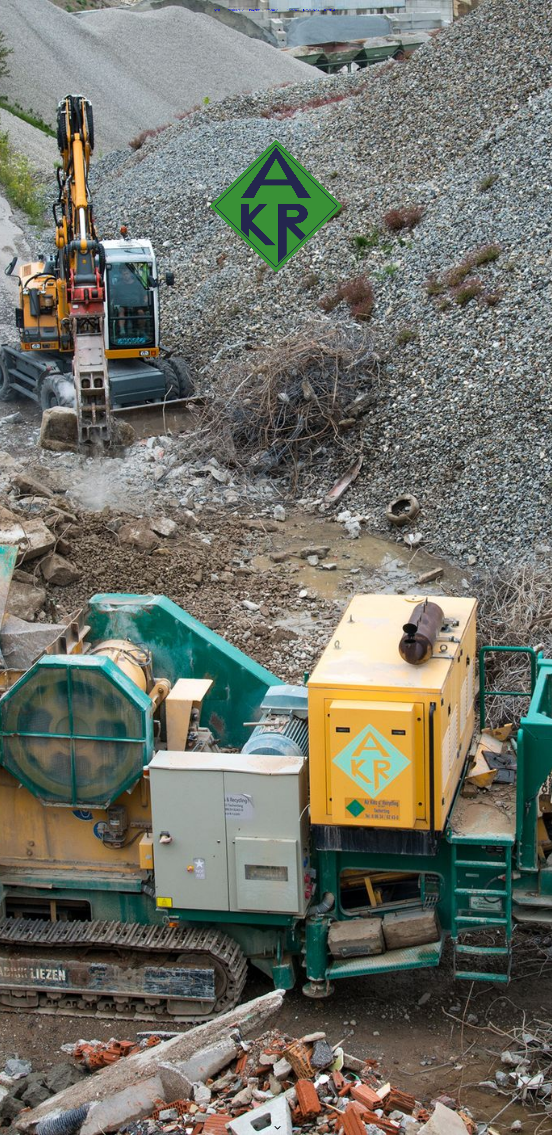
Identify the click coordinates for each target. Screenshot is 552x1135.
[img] (276, 567)
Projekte (254, 10)
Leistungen (233, 10)
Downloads (311, 10)
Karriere (292, 10)
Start (217, 10)
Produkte (272, 10)
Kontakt (329, 10)
